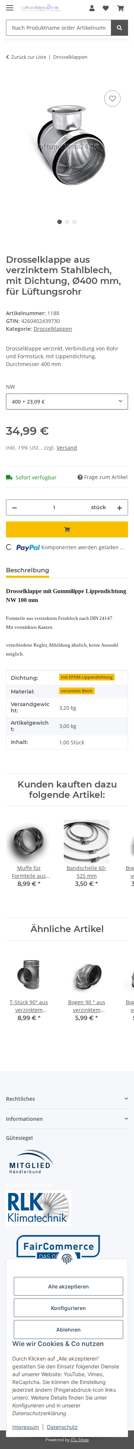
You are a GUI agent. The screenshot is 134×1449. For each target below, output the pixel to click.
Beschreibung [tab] (27, 570)
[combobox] (67, 402)
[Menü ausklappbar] (9, 4)
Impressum (25, 1427)
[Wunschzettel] (106, 8)
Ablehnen (68, 1329)
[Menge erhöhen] (119, 507)
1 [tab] (59, 222)
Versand (67, 447)
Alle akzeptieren (68, 1286)
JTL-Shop (80, 1439)
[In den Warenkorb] (12, 80)
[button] (92, 8)
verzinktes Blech (76, 690)
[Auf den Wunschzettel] (112, 98)
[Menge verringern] (14, 507)
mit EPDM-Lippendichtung (86, 677)
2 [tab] (67, 222)
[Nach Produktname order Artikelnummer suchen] (119, 28)
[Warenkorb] (120, 8)
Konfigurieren (68, 1308)
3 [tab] (74, 222)
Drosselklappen (53, 328)
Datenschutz (62, 1427)
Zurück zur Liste (28, 57)
